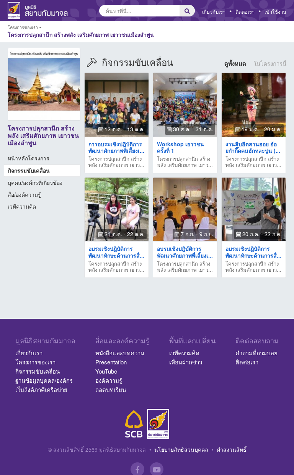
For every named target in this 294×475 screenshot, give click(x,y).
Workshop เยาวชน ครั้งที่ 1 (180, 147)
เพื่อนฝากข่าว (185, 362)
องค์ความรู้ (108, 380)
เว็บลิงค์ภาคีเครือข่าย (41, 389)
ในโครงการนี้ (270, 63)
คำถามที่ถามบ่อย (256, 353)
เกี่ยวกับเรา (213, 11)
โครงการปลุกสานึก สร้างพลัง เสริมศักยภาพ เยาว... (116, 162)
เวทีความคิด (22, 206)
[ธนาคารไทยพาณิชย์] (134, 424)
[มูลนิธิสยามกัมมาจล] (158, 424)
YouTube (106, 371)
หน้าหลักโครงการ (28, 158)
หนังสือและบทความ (119, 353)
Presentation (111, 362)
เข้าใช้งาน (275, 11)
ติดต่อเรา (245, 11)
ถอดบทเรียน (110, 389)
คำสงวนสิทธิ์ (232, 449)
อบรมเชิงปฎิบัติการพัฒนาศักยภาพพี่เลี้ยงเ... (185, 252)
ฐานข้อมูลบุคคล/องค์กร (44, 380)
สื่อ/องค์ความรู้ (24, 194)
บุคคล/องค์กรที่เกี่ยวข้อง (35, 182)
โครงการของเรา (35, 362)
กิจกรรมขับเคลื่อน (29, 170)
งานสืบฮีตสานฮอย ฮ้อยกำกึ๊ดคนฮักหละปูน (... (252, 147)
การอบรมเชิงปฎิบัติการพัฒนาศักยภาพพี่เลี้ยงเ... (116, 147)
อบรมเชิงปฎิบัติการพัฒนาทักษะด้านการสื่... (116, 252)
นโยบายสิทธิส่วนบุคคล (181, 449)
